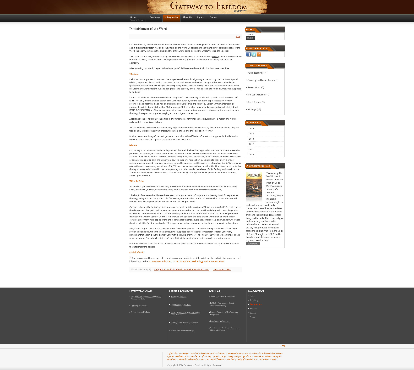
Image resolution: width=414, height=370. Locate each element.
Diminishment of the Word (181, 304)
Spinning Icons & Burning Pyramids (184, 322)
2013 (251, 139)
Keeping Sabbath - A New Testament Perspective (224, 313)
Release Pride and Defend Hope (182, 330)
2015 (251, 128)
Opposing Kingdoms (139, 305)
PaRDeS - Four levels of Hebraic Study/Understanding (222, 304)
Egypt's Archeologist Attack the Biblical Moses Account (185, 313)
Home (252, 296)
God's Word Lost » (222, 269)
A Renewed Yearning (178, 296)
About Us (253, 308)
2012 (251, 144)
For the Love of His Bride (140, 312)
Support (253, 313)
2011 (251, 149)
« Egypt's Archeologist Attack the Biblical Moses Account (181, 269)
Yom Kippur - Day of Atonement (222, 296)
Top (283, 346)
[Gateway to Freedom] (207, 7)
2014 (251, 133)
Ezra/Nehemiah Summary (219, 321)
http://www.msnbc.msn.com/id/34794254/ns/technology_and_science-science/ (186, 261)
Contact (253, 317)
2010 (251, 154)
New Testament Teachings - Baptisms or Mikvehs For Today (146, 297)
